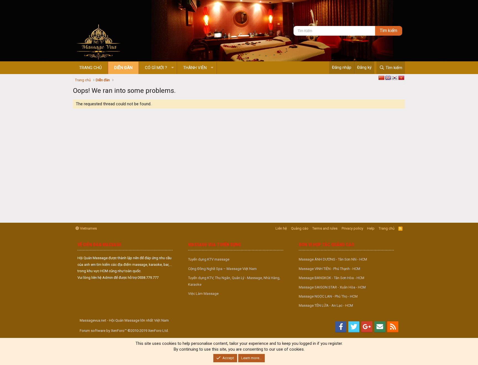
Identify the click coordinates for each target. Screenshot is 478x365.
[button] (172, 68)
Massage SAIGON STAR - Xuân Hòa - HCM (332, 287)
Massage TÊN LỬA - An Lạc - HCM (326, 305)
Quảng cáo (299, 228)
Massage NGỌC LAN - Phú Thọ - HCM (328, 296)
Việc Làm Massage (203, 294)
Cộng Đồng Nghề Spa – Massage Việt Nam (222, 269)
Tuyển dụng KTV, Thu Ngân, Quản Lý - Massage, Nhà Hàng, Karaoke (234, 281)
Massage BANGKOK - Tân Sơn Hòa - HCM (331, 278)
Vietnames (88, 228)
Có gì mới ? (156, 67)
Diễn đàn (123, 67)
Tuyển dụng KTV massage (208, 259)
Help (371, 228)
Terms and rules (324, 228)
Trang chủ (90, 67)
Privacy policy (352, 228)
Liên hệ (281, 228)
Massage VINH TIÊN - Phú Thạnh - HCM (329, 269)
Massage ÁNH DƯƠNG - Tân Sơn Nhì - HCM (333, 259)
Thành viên (195, 67)
